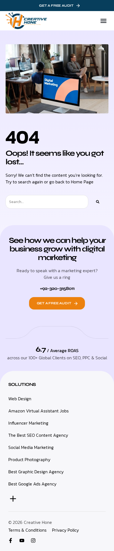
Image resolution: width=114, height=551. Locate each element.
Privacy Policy (65, 530)
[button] (103, 21)
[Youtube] (22, 540)
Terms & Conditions (27, 530)
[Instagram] (33, 540)
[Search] (97, 202)
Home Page (82, 181)
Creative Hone (38, 522)
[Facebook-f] (10, 540)
